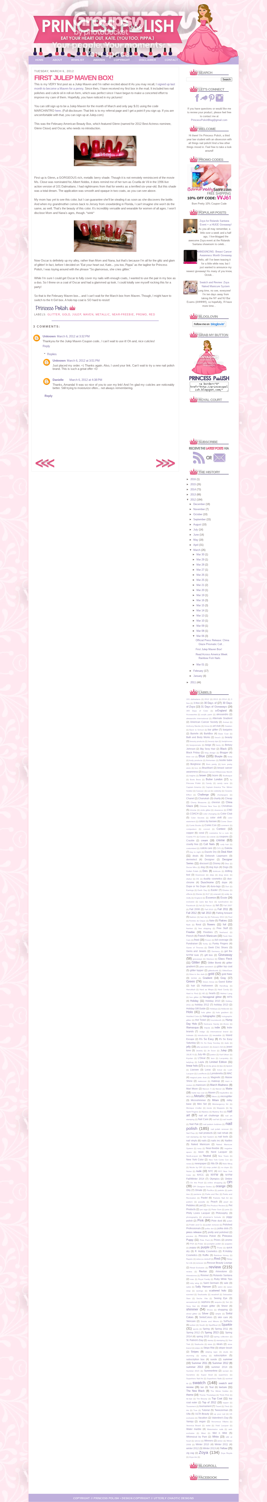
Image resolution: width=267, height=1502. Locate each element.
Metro (214, 1096)
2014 (193, 489)
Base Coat (223, 734)
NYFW (214, 1174)
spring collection (221, 1337)
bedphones (227, 741)
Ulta (188, 1413)
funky (205, 944)
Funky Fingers (220, 943)
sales (188, 1287)
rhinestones (191, 1275)
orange (221, 1186)
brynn (215, 775)
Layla (201, 1062)
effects (189, 894)
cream (204, 840)
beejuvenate (195, 745)
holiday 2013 (221, 1004)
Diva (227, 863)
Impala (207, 1028)
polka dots (222, 1228)
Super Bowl (207, 1375)
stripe (197, 1348)
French (190, 936)
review (215, 1267)
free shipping (204, 928)
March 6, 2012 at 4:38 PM (85, 379)
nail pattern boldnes (212, 1124)
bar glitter (213, 729)
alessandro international (197, 718)
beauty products (197, 741)
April (196, 544)
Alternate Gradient (222, 718)
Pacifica (210, 1190)
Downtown (200, 875)
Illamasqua (192, 1027)
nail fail (216, 1119)
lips (221, 1066)
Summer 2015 (193, 1371)
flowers (211, 924)
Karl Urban (224, 1054)
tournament (205, 1406)
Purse (219, 1248)
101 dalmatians (193, 699)
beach (218, 737)
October (198, 514)
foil (224, 924)
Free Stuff (222, 928)
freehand (224, 932)
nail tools (223, 1136)
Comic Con (211, 825)
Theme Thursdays (207, 1395)
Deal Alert (226, 851)
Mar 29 (200, 559)
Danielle (58, 379)
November (199, 509)
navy (199, 1148)
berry (218, 745)
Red (152, 314)
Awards (99, 60)
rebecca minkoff (203, 1259)
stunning (190, 1356)
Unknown (49, 336)
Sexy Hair (191, 1306)
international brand (219, 1032)
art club (217, 726)
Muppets (221, 1108)
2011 (193, 682)
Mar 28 (200, 564)
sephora (205, 1302)
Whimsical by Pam (196, 1436)
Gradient (207, 977)
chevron (215, 802)
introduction (203, 1035)
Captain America (193, 787)
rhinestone (221, 1271)
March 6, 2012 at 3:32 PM (73, 336)
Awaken (228, 726)
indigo (202, 1032)
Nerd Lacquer (219, 1152)
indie (217, 1027)
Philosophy (222, 1213)
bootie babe (225, 760)
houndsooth (216, 1020)
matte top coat (198, 1093)
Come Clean (226, 821)
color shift (215, 817)
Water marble (193, 1429)
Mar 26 (200, 574)
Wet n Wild (219, 1433)
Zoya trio (193, 1457)
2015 (193, 484)
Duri (227, 886)
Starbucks (198, 1344)
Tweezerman (221, 1410)
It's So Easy (206, 1039)
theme (189, 1394)
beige (208, 745)
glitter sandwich (206, 966)
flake (211, 920)
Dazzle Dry (211, 852)
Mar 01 (200, 664)
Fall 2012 (191, 912)
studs (225, 1352)
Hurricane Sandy (211, 1024)
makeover (202, 1081)
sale (226, 1283)
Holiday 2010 (212, 1001)
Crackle (190, 840)
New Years (223, 1156)
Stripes (195, 1351)
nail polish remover (220, 1129)
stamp (210, 1340)
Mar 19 (200, 595)
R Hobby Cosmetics (206, 1251)
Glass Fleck (225, 958)
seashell (215, 1294)
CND (229, 810)
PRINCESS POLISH (106, 1498)
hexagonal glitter (212, 996)
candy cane (222, 783)
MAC (229, 1073)
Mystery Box (217, 1112)
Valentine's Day (220, 1417)
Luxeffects (202, 1073)
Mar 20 (200, 590)
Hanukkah (190, 989)
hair (193, 985)
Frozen (208, 940)
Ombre (228, 1178)
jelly (188, 1046)
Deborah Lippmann (216, 855)
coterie (213, 837)
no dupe (225, 1167)
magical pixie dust (198, 1077)
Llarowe (194, 1069)
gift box (208, 955)
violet (208, 1425)
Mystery (205, 1112)
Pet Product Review (216, 1205)
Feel (230, 917)
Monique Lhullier (194, 1108)
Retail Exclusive (197, 1268)
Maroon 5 (206, 1089)
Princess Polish (207, 1236)
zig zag (190, 1453)
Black (223, 748)
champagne (222, 795)
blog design (210, 753)
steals (219, 1344)
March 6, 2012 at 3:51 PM (83, 360)
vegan (202, 1421)
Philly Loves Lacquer (198, 1213)
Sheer (224, 1306)
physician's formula (212, 1217)
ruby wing (194, 1283)
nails (204, 1140)
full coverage (221, 939)
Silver (205, 1313)
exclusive (190, 902)
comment (225, 825)
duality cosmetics (212, 878)
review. (189, 1271)
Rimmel (205, 1275)
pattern (189, 1202)
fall (217, 905)
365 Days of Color (197, 711)
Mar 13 (200, 615)
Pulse (200, 1244)
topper (226, 1403)
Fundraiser (192, 943)
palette (221, 1190)
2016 (193, 479)
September (199, 519)
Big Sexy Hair (207, 748)
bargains (227, 729)
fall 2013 (206, 912)
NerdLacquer (192, 1156)
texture (223, 1387)
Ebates (225, 890)
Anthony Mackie (193, 726)
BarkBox (208, 733)
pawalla (201, 1202)
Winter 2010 (202, 1444)
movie (209, 1108)
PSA (192, 1244)
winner (198, 1441)
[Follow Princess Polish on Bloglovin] (209, 326)
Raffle (205, 1255)
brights (192, 776)
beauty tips (213, 741)
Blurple (218, 756)
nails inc (215, 1140)
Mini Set (202, 1104)
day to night (195, 852)
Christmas (226, 806)
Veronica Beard (193, 1425)
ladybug (190, 1062)
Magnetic (215, 1077)
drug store (223, 875)
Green (190, 981)
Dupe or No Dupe (196, 886)
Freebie (190, 932)
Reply (46, 346)
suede (213, 1359)
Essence (211, 897)
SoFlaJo (227, 1321)
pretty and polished (218, 1232)
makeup (215, 1081)
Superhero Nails (214, 1378)
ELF (208, 894)
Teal (211, 1387)
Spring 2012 (193, 1332)
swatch (199, 1382)
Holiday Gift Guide (196, 1008)
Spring (206, 1328)
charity (217, 798)
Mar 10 (200, 620)
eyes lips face (206, 902)
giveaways (197, 959)
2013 (193, 494)
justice (213, 1054)
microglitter (226, 1096)
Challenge (203, 794)
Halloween (207, 985)
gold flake (227, 974)
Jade (226, 1043)
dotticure (217, 871)
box (196, 768)
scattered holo (217, 1290)
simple (218, 1314)
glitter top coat (224, 966)
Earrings (190, 890)
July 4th (202, 1054)
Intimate (190, 1035)
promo (141, 314)
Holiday (194, 1000)
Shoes (210, 1310)
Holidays (214, 1009)
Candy (209, 783)
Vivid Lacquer (221, 1425)
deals (195, 855)
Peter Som (216, 1209)
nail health (227, 1119)
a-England (221, 710)
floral (198, 924)
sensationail (191, 1302)
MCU (188, 1096)
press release (194, 1232)
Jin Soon (211, 1051)
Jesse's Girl (218, 1047)
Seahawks (202, 1294)
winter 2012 (192, 1448)
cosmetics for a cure (219, 833)
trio (187, 1410)
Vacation (202, 1417)
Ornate (198, 1190)
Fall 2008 (194, 909)
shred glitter (191, 1314)
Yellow (223, 1448)
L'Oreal (201, 1058)
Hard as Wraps (207, 989)
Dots (205, 871)
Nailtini (228, 1140)
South (202, 1325)
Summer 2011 (199, 1363)
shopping (223, 1309)
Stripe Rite (209, 1347)
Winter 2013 (209, 1448)
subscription (220, 1355)
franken (189, 928)
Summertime (211, 1370)
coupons (223, 836)
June (196, 534)
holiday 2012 (202, 1004)
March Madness (219, 1084)
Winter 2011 (221, 1444)
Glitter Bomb (214, 962)
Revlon (203, 1271)
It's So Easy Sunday (210, 1043)
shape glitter (208, 1306)
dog (203, 867)
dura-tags (216, 886)
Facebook (190, 905)
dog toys (213, 867)
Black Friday (193, 752)
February (198, 670)
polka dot (209, 1228)
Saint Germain (211, 1283)
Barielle (194, 733)
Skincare (191, 1321)
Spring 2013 (212, 1332)
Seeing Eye (220, 1298)
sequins (218, 1302)
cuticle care (206, 848)
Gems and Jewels (196, 951)
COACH (194, 813)
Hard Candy (223, 989)
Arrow (206, 726)
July (196, 529)
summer (227, 1359)
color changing (210, 814)
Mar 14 (200, 610)
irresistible (217, 1035)
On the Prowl (196, 1183)
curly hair (224, 844)
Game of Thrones (194, 947)
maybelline (224, 1093)
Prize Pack (205, 1240)
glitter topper (196, 970)
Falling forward (224, 913)
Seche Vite (202, 1298)
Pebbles (190, 1205)
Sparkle (226, 1324)
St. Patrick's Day (194, 1340)
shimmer (192, 1309)
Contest (221, 828)
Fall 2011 (223, 909)
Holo (189, 1012)
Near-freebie (123, 314)
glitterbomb (213, 970)
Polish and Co (195, 1225)
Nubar (189, 1171)
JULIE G (190, 1054)
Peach (214, 1201)
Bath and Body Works (198, 737)
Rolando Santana (222, 1275)
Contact (171, 60)
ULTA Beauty (202, 1413)
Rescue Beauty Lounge (219, 1262)
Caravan (200, 791)
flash (188, 925)
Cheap (228, 798)
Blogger (224, 752)
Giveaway (225, 954)
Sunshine (190, 1375)
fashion (193, 917)
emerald (217, 894)
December (199, 504)
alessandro (222, 714)
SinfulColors (205, 1317)
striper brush (225, 1347)
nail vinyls (191, 1140)
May (196, 539)
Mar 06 (200, 635)
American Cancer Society (204, 722)
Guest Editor (225, 981)
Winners (208, 1440)
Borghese (195, 764)
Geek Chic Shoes (218, 947)
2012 (193, 499)
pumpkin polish (214, 1244)
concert (206, 829)
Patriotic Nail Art (220, 1198)
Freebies (208, 932)
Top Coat (217, 1398)
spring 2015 (203, 1336)
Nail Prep (190, 1133)
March (197, 549)
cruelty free (192, 844)
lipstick (229, 1066)
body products (195, 760)
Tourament (191, 1406)
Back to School (196, 730)
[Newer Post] (45, 466)
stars (210, 1344)
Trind (227, 1406)
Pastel (204, 1197)
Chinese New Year (208, 806)
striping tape (211, 1352)
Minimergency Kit (220, 1104)
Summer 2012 (220, 1363)
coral (201, 833)
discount (204, 863)
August (197, 524)
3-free (197, 703)
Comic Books (195, 825)
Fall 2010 (209, 909)
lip (205, 1066)
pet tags (204, 1209)
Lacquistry (223, 1058)
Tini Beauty (202, 1399)
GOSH (194, 978)
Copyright (122, 60)
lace (213, 1058)
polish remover (212, 1225)
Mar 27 (200, 569)
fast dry (203, 917)
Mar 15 (200, 605)
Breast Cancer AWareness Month (217, 772)
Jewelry (199, 1051)
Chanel (190, 798)
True (195, 1410)
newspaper (201, 1163)
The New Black (195, 1390)
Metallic (103, 314)
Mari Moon (192, 1088)
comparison (191, 829)
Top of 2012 (209, 1402)
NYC (210, 1171)
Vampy (190, 1421)
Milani (215, 1100)
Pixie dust (216, 1220)
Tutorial (206, 1410)
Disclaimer (147, 60)
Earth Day (202, 890)
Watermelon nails (215, 1429)
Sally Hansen (203, 1286)
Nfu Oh (215, 1163)
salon (220, 1287)
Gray (223, 977)
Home (39, 60)
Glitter (53, 314)
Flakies (223, 920)
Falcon (209, 905)
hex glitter (194, 997)
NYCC (200, 1175)
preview (189, 1236)
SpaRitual (213, 1325)
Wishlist (77, 60)
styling (204, 1356)
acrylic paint (206, 714)
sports (195, 1329)
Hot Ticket (200, 1020)
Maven (88, 314)
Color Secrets (197, 818)
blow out (190, 757)
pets (227, 1209)
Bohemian (210, 760)
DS (197, 879)
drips (212, 875)
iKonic (226, 1024)
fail (200, 905)
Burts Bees (195, 779)
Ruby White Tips (223, 1279)
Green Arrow (208, 982)
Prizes (217, 1240)
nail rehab (222, 1133)
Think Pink (224, 1395)
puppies (228, 1244)
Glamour (210, 959)
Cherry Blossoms (198, 802)
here (58, 110)
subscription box (195, 1359)
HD (203, 993)
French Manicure (207, 935)
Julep (76, 314)
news (188, 1164)
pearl (226, 1202)
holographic (209, 1016)
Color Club (226, 813)
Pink (200, 1220)
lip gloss (212, 1066)
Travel (218, 1406)
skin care (223, 1317)
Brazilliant (207, 767)
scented (190, 1294)
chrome (193, 810)
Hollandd (225, 1009)
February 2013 (217, 917)
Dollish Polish (192, 871)
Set (227, 1302)
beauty (228, 737)
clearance (218, 810)
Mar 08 (200, 630)
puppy (192, 1247)
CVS (219, 848)
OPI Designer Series (202, 1186)
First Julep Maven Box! (209, 649)
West (203, 1433)
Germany (215, 951)
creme (220, 840)
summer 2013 (194, 1366)
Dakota (228, 848)
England (198, 898)
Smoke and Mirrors (210, 1321)
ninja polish (211, 1167)
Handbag (224, 986)
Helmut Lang (226, 993)
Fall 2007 (227, 905)
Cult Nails (209, 844)
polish (229, 1221)
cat (208, 791)
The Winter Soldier (219, 1391)
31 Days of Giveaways (214, 706)
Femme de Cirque (197, 921)
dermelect (191, 859)
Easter (214, 890)
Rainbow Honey (221, 1255)
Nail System (208, 1137)
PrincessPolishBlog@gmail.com (209, 120)
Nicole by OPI (195, 1167)
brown (202, 775)
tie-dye (189, 1399)
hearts (212, 993)
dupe (224, 882)
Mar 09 (200, 625)
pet (201, 1205)
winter (220, 1441)
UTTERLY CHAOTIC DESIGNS (174, 1498)
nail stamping (192, 1137)
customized (191, 848)
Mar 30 (200, 554)
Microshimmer (198, 1100)
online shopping (214, 1183)
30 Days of (210, 702)
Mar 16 (200, 600)
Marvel (218, 1089)
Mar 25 (200, 579)
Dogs (225, 867)
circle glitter (205, 810)
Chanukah (203, 798)
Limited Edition (218, 1061)
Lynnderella (216, 1073)
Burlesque (227, 776)
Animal (226, 722)
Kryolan (189, 1058)
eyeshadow (223, 902)
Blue (202, 756)
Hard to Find (192, 993)
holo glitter (206, 1012)
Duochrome (207, 882)
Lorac (208, 1069)
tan (202, 1387)
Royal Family (204, 1279)
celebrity (217, 791)
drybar (189, 879)
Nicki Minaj (227, 1164)
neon (201, 1152)
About (57, 60)
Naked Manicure (200, 1144)
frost (196, 939)
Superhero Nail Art (194, 1378)
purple (205, 1247)
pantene (197, 1194)
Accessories (191, 714)
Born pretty (211, 764)
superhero (223, 1375)
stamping (221, 1340)
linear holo (192, 1065)
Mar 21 (200, 585)
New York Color (195, 1159)
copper (190, 833)
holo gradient (222, 1012)
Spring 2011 (221, 1328)
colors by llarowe (208, 821)
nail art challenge (209, 1115)
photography (192, 1217)
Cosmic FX (191, 837)
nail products (206, 1133)
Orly (188, 1190)
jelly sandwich (203, 1047)
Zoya (203, 1452)
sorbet (192, 1325)
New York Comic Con (219, 1160)
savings (199, 1291)
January (198, 675)
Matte (229, 1088)
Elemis (199, 894)
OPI (229, 1182)
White (215, 1436)
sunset (226, 1371)
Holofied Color (192, 1016)
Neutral (207, 1155)
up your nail (219, 1414)
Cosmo (203, 837)
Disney (216, 863)
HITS (229, 997)
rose (192, 1279)
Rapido (189, 1259)
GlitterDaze (227, 970)
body (230, 757)
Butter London (214, 779)
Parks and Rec (212, 1194)
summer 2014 (219, 1367)
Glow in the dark (196, 974)
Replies (52, 354)
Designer (209, 859)
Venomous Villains (219, 1422)
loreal (219, 1070)
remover (199, 1263)
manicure (201, 1085)
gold (66, 314)
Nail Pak (194, 1124)
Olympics (215, 1178)
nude (199, 1171)
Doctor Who (191, 867)
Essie (223, 897)
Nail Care (203, 1119)
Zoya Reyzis (226, 1453)
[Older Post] (165, 466)
